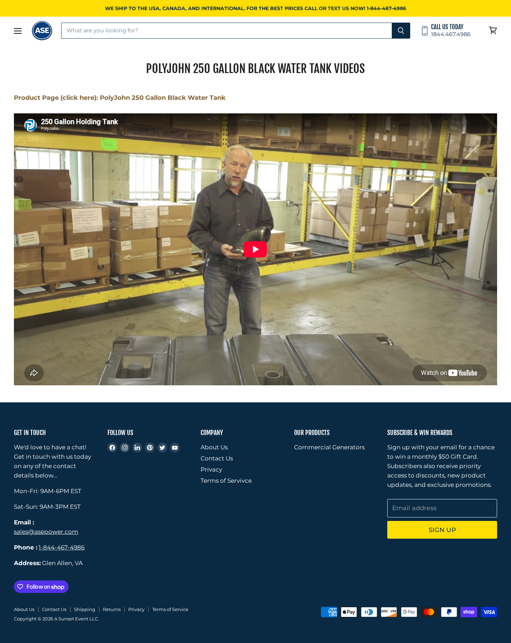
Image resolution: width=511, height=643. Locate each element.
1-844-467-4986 (61, 547)
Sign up (442, 530)
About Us (214, 447)
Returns (112, 609)
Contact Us (217, 458)
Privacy (211, 469)
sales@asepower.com (46, 531)
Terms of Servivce (226, 480)
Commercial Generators (329, 447)
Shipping (84, 609)
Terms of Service (170, 609)
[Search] (401, 31)
